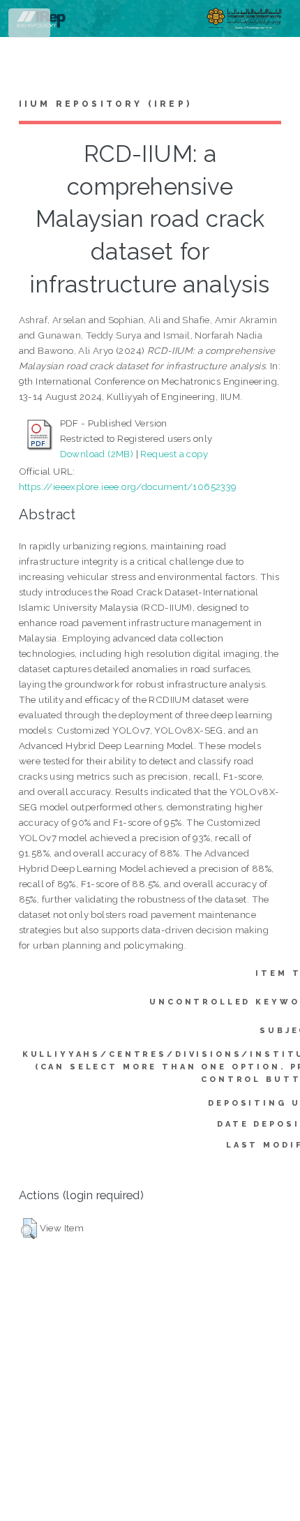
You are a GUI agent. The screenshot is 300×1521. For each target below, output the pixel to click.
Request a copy (174, 453)
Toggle (30, 26)
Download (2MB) (97, 453)
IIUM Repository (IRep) (105, 104)
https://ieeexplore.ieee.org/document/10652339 (128, 486)
